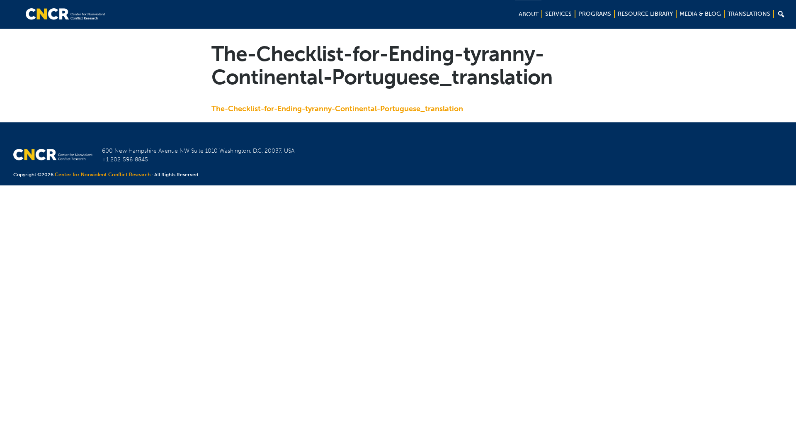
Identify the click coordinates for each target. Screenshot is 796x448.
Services (558, 13)
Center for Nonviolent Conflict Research (102, 175)
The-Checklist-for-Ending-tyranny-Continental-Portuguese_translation (337, 108)
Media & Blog (700, 13)
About (529, 14)
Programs (594, 13)
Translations (749, 13)
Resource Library (645, 13)
